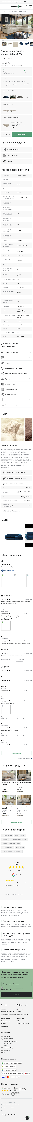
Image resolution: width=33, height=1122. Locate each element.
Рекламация (20, 1018)
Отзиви (3, 1023)
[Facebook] (2, 1115)
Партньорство (6, 1021)
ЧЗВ (17, 1021)
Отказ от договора (22, 1023)
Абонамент (16, 995)
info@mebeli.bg (8, 1048)
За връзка (4, 1026)
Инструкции (20, 336)
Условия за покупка (7, 1108)
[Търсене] (27, 6)
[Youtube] (9, 1115)
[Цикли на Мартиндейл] (18, 500)
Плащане (19, 1011)
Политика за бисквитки (8, 1111)
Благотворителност (7, 1011)
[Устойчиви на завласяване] (12, 506)
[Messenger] (12, 1115)
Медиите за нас (6, 1018)
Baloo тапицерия (9, 445)
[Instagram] (6, 1115)
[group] (7, 580)
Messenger (7, 1050)
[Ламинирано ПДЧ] (29, 315)
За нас (3, 1009)
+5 (8, 791)
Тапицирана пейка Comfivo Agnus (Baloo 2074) (16, 124)
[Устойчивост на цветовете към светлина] (19, 511)
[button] (16, 1)
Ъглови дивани (22, 11)
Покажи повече (16, 753)
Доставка (19, 1009)
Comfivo (19, 329)
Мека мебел (12, 11)
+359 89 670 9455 (9, 1039)
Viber (5, 1053)
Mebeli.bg (4, 11)
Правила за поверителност (10, 1105)
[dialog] (16, 71)
